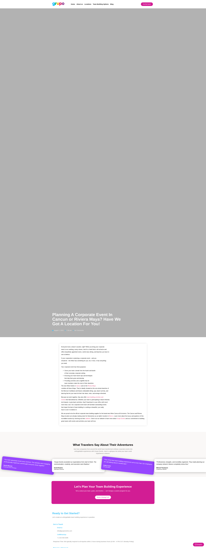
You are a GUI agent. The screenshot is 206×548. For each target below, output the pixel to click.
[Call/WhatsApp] (55, 536)
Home (73, 4)
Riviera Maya (92, 386)
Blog (111, 4)
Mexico (111, 416)
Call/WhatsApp (61, 534)
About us (80, 4)
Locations (87, 4)
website (87, 418)
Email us (59, 527)
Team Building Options (101, 4)
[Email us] (55, 529)
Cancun (78, 386)
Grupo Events (121, 418)
